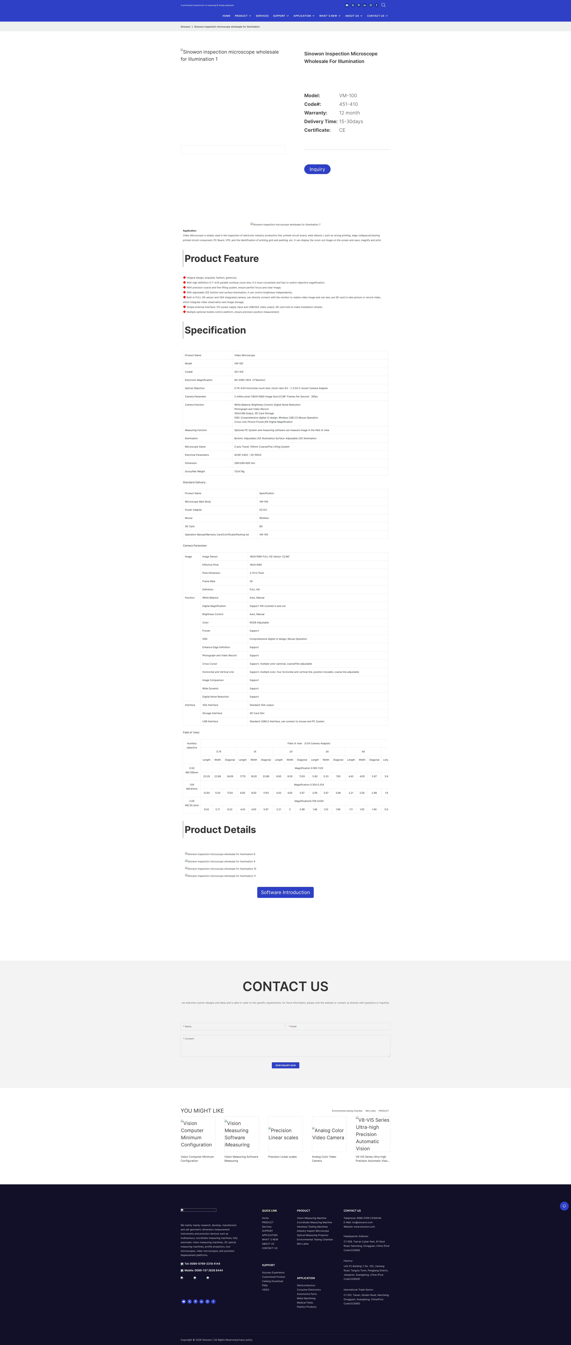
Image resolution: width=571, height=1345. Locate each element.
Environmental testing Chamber (347, 1110)
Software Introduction (285, 892)
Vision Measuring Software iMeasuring (241, 1158)
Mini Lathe (371, 1110)
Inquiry (317, 169)
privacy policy (244, 1339)
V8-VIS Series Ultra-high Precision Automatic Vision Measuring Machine (372, 1159)
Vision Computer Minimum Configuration (197, 1158)
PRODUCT (384, 1110)
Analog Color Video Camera (324, 1158)
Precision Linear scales (282, 1156)
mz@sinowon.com (362, 1222)
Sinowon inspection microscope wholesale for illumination (227, 26)
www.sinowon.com (364, 1226)
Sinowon (185, 26)
